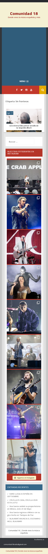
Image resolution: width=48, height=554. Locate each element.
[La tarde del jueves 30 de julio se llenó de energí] (24, 177)
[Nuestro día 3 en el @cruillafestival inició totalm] (24, 352)
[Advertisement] (24, 52)
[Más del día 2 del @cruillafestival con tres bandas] (24, 387)
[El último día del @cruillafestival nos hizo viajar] (24, 282)
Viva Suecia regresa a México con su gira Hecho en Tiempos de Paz (23, 513)
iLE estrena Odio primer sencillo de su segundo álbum (23, 127)
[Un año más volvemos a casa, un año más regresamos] (24, 457)
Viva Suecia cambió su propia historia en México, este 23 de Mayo (23, 507)
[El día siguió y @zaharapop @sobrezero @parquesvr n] (24, 317)
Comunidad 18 (24, 13)
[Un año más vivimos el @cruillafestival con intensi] (24, 247)
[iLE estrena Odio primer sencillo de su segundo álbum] (24, 120)
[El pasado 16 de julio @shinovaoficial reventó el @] (24, 212)
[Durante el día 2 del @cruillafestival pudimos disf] (24, 422)
